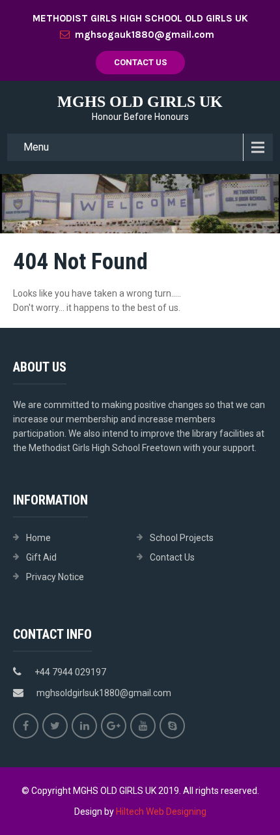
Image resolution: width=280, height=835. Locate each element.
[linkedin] (84, 726)
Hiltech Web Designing (161, 811)
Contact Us (140, 62)
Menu (36, 147)
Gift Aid (41, 557)
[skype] (172, 726)
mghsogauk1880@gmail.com (144, 34)
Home (38, 538)
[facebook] (25, 726)
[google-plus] (113, 726)
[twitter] (55, 726)
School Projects (182, 538)
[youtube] (143, 726)
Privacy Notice (55, 577)
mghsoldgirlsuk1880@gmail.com (103, 693)
